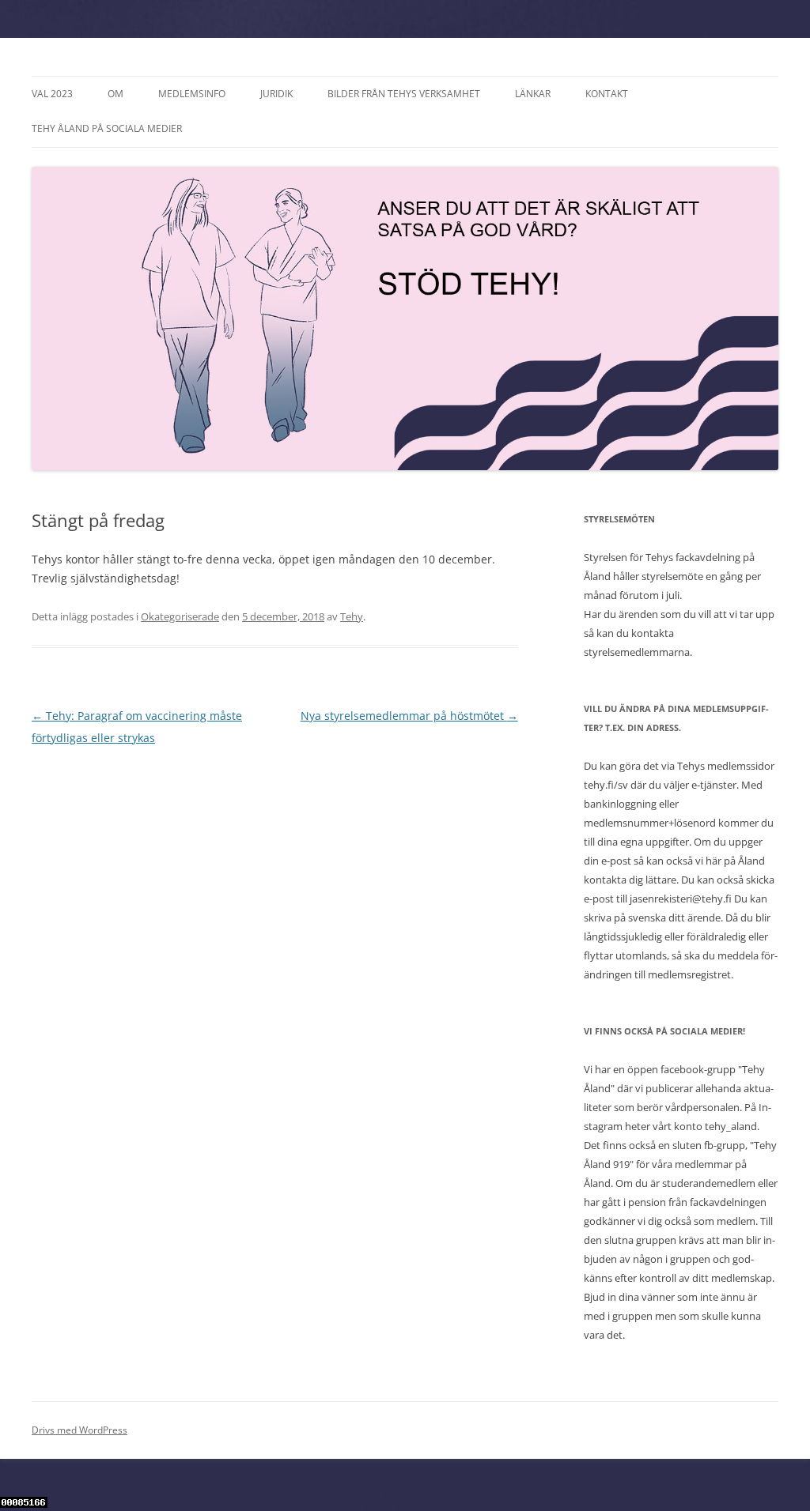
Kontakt (606, 93)
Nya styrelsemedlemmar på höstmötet (409, 715)
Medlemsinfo (191, 93)
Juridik (276, 93)
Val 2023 (52, 93)
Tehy (351, 616)
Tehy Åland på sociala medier (107, 128)
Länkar (533, 93)
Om (115, 93)
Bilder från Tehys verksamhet (403, 93)
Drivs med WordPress (79, 1430)
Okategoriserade (180, 616)
